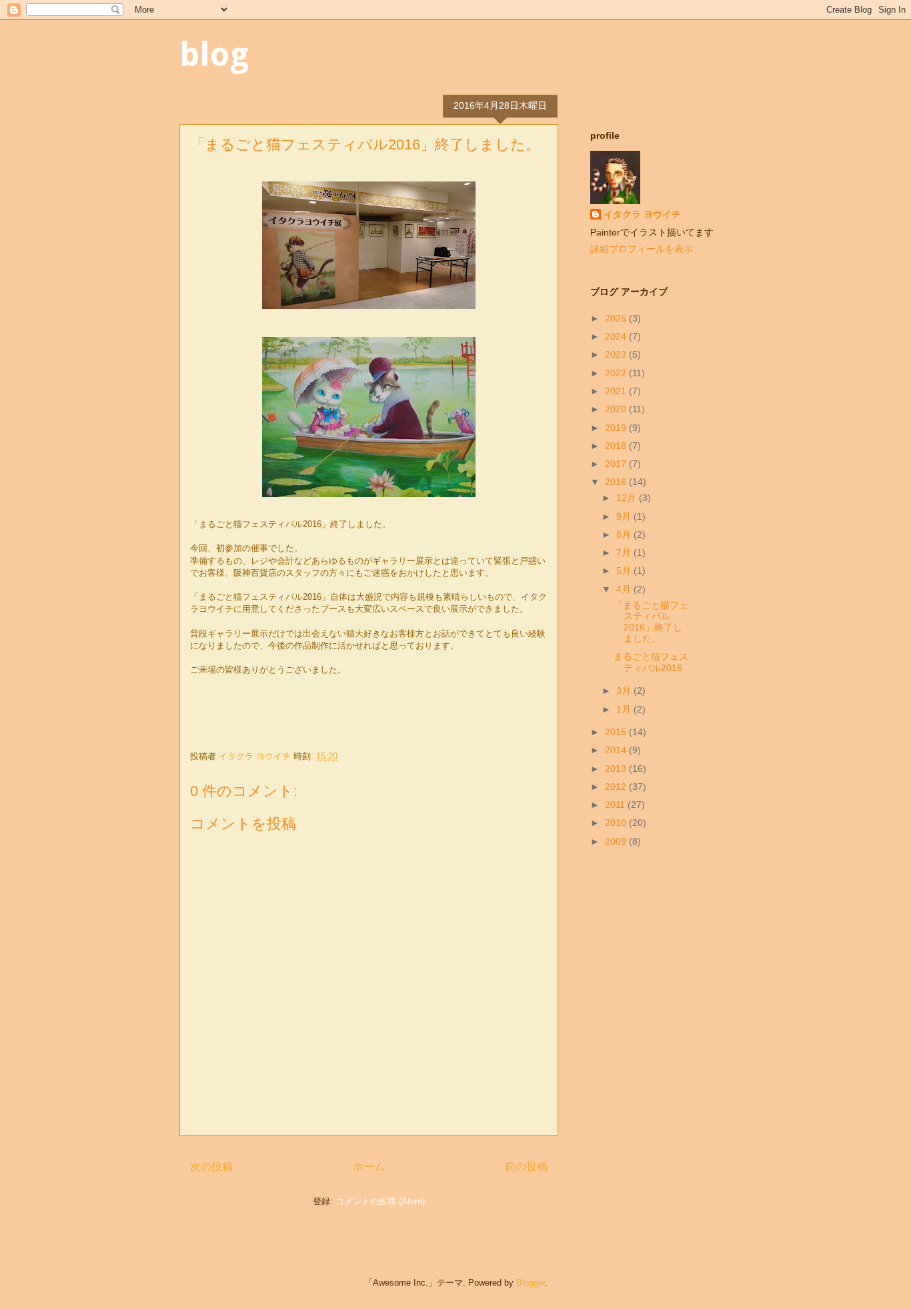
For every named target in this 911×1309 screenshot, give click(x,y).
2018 (617, 445)
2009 (617, 841)
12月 (627, 497)
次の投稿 (211, 1166)
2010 (617, 822)
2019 (617, 427)
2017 (617, 463)
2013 (617, 768)
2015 (617, 732)
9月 (625, 516)
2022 (617, 373)
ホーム (369, 1166)
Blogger (530, 1283)
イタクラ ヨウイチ (642, 214)
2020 (617, 409)
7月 (625, 552)
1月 (625, 709)
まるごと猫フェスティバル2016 (651, 662)
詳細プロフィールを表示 (641, 249)
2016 (617, 481)
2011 (616, 804)
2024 (617, 336)
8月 (625, 534)
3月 (625, 690)
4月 (625, 589)
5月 (625, 570)
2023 (617, 354)
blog (214, 54)
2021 (617, 391)
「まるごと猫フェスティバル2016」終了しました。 (651, 622)
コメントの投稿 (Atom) (380, 1201)
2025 (617, 318)
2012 (617, 786)
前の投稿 (526, 1166)
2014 (617, 750)
